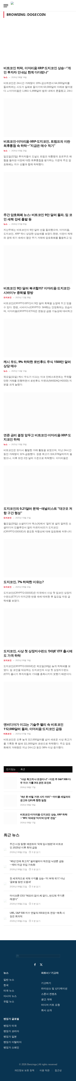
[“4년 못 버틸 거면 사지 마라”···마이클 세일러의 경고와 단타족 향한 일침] (10, 801)
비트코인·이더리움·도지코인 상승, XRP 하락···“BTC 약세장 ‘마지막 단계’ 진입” (43, 816)
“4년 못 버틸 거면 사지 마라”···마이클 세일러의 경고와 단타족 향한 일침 (45, 798)
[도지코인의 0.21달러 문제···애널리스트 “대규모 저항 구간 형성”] (38, 485)
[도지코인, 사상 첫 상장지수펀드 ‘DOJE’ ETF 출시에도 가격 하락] (38, 627)
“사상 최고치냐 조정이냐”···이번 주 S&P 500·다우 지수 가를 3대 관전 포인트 (45, 780)
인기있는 (11, 769)
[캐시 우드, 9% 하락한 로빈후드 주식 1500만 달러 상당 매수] (38, 338)
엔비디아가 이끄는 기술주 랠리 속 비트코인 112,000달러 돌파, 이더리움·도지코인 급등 (33, 726)
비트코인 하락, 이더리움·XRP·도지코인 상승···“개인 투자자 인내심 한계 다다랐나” (37, 70)
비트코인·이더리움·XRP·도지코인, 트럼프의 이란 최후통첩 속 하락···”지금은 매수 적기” (37, 143)
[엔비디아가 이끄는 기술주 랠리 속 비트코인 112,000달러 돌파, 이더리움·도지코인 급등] (38, 701)
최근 (23, 769)
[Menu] (6, 6)
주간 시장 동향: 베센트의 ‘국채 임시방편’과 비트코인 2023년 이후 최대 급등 (36, 845)
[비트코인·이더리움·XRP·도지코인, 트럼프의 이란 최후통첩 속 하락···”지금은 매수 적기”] (38, 117)
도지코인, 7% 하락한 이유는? (24, 582)
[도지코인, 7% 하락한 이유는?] (38, 558)
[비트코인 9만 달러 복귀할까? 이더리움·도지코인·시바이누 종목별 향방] (38, 264)
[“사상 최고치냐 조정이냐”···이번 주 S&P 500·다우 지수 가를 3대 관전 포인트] (10, 783)
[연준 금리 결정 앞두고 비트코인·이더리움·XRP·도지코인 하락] (38, 411)
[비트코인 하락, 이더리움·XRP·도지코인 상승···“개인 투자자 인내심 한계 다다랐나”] (38, 44)
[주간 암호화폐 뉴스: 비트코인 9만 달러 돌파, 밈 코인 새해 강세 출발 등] (38, 191)
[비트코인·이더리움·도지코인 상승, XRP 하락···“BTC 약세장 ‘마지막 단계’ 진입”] (10, 818)
